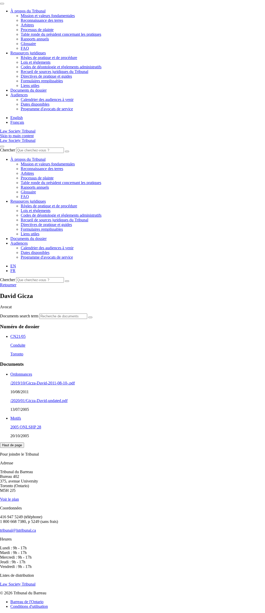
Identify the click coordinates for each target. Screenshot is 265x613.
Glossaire (28, 43)
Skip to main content (17, 136)
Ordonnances (21, 374)
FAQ (25, 48)
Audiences (19, 95)
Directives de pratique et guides (46, 76)
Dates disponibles (35, 104)
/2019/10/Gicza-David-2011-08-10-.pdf (42, 383)
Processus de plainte (37, 29)
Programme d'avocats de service (47, 109)
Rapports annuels (35, 39)
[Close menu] (2, 3)
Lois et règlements (35, 62)
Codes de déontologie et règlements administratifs (61, 67)
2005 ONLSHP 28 (25, 427)
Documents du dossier (28, 90)
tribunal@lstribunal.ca (18, 530)
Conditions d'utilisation (29, 606)
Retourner (8, 285)
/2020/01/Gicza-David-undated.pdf (39, 400)
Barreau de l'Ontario (26, 602)
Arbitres (27, 25)
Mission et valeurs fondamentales (48, 15)
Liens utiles (30, 85)
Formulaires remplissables (42, 81)
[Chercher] (67, 151)
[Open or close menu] (2, 146)
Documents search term (19, 316)
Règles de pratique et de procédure (49, 57)
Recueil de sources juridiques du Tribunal (54, 71)
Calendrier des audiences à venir (47, 99)
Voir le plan (9, 499)
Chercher (7, 150)
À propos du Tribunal (28, 11)
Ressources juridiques (28, 53)
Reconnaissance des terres (42, 20)
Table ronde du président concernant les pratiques (61, 34)
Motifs (15, 418)
